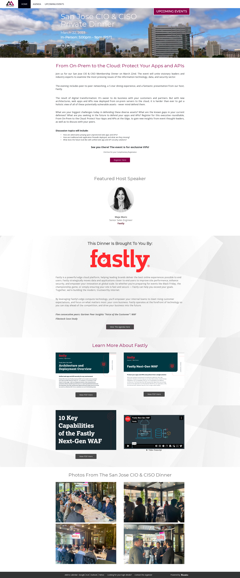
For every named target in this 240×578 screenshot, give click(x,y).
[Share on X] (63, 45)
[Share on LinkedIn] (68, 45)
